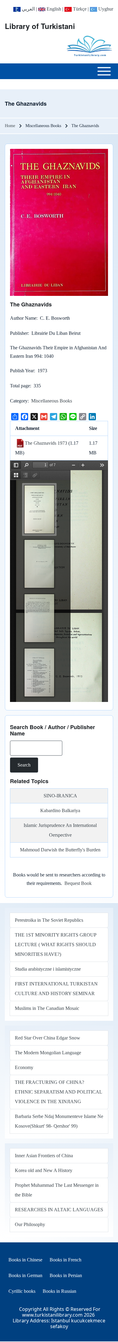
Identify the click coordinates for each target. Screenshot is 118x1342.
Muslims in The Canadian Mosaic (47, 1008)
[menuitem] (25, 1260)
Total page (20, 385)
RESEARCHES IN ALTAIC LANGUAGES (59, 1209)
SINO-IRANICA (60, 795)
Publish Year (22, 370)
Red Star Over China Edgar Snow (47, 1037)
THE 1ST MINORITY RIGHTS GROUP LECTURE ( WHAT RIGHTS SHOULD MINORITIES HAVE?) (55, 944)
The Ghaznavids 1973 (46, 443)
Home (10, 125)
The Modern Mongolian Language (48, 1052)
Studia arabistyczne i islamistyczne (48, 969)
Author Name (23, 318)
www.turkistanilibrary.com (52, 1315)
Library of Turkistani (40, 26)
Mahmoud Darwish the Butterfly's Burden (60, 849)
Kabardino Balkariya (60, 810)
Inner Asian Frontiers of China (44, 1155)
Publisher (19, 333)
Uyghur (105, 8)
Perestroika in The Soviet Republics (49, 920)
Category (19, 400)
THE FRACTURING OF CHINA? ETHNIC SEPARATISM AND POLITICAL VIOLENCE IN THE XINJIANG (58, 1092)
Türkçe (79, 8)
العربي (28, 8)
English (53, 8)
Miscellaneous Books (51, 400)
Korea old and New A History (43, 1170)
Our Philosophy (30, 1224)
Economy (24, 1067)
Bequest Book (78, 883)
